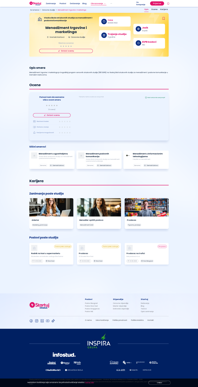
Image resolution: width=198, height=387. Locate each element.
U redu (159, 383)
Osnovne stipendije (120, 303)
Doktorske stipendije (121, 309)
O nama (88, 320)
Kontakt (151, 320)
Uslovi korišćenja (102, 320)
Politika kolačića (137, 320)
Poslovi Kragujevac (92, 309)
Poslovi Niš (89, 311)
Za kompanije (140, 3)
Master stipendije (120, 306)
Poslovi (63, 3)
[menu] (91, 3)
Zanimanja (51, 3)
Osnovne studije (48, 10)
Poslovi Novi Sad (91, 306)
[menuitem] (53, 3)
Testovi (144, 309)
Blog (84, 3)
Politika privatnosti (120, 320)
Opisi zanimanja (147, 311)
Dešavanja (145, 303)
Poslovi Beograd (91, 303)
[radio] (61, 46)
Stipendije (118, 299)
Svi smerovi (34, 10)
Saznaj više (89, 382)
